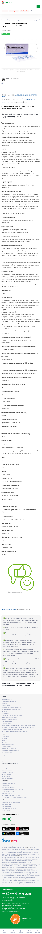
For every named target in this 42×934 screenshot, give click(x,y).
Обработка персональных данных (12, 729)
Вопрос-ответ (6, 776)
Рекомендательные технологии (11, 759)
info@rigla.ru (15, 911)
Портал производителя (9, 787)
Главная (3, 20)
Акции (5, 11)
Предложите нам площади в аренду (12, 789)
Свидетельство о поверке (9, 755)
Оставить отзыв (6, 746)
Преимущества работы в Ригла (11, 802)
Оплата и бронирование (9, 701)
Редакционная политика (9, 748)
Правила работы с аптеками (10, 761)
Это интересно (6, 705)
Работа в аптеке (6, 804)
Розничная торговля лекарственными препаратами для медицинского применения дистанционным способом (18, 726)
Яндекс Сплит (5, 34)
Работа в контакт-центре (9, 808)
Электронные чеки (7, 778)
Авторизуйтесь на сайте (8, 609)
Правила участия (7, 770)
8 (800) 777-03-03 (21, 855)
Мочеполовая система (28, 20)
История (4, 738)
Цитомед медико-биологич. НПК (19, 96)
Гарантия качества (7, 753)
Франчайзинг (6, 785)
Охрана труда (6, 810)
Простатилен (5, 102)
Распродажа (13, 11)
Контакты (4, 742)
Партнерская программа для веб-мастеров (14, 797)
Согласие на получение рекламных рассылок (15, 731)
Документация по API (8, 793)
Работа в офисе (6, 806)
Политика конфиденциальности (11, 707)
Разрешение (5, 713)
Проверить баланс (7, 772)
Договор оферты (7, 722)
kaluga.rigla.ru (28, 847)
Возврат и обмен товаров (9, 719)
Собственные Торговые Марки (11, 795)
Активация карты (7, 768)
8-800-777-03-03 (7, 890)
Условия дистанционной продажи (12, 715)
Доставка (4, 703)
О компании (5, 736)
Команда (4, 740)
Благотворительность (8, 744)
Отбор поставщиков (8, 791)
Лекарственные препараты (14, 20)
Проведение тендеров (8, 783)
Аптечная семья (6, 766)
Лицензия (4, 711)
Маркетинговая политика (9, 717)
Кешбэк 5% (24, 11)
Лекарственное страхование (10, 751)
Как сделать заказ (7, 699)
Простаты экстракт (29, 99)
